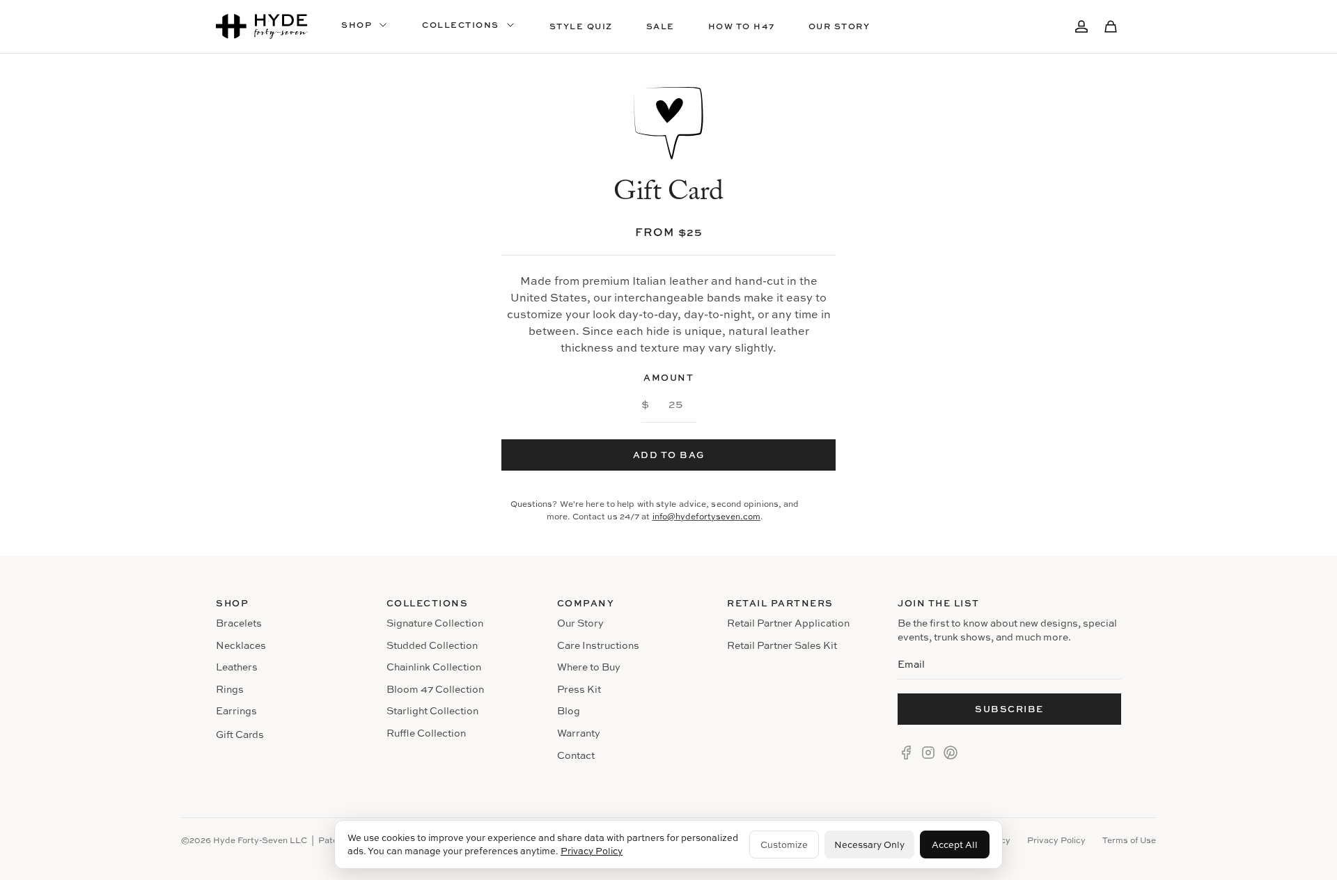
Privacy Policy (592, 850)
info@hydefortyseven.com (706, 516)
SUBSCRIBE (1009, 708)
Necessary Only (869, 844)
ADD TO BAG (669, 454)
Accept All (955, 844)
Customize (784, 844)
